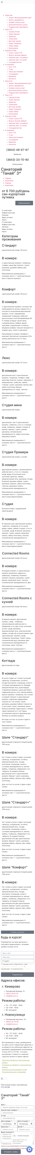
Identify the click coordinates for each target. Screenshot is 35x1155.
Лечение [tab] (5, 215)
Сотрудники (13, 74)
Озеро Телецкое (15, 43)
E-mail (3, 1115)
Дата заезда (6, 1121)
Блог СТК (12, 67)
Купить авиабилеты (16, 20)
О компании (9, 65)
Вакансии (12, 76)
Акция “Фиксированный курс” (20, 18)
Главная (8, 178)
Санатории (13, 39)
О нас (11, 69)
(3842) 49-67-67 (17, 149)
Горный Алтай (14, 32)
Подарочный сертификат (18, 27)
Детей (20, 1126)
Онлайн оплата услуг (17, 22)
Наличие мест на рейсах (18, 57)
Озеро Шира (13, 46)
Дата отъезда (23, 1121)
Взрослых (5, 1126)
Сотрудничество (15, 62)
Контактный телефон (9, 1110)
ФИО (3, 1104)
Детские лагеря (15, 41)
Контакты (12, 79)
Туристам (8, 15)
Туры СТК (8, 29)
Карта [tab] (4, 220)
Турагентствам (10, 50)
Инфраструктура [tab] (8, 213)
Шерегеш (12, 36)
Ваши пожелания (7, 1132)
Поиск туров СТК (15, 53)
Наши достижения (16, 72)
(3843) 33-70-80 (17, 159)
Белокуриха (13, 48)
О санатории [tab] (7, 210)
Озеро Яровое (14, 34)
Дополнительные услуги (18, 25)
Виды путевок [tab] (7, 217)
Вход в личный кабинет (18, 55)
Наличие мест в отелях (18, 60)
